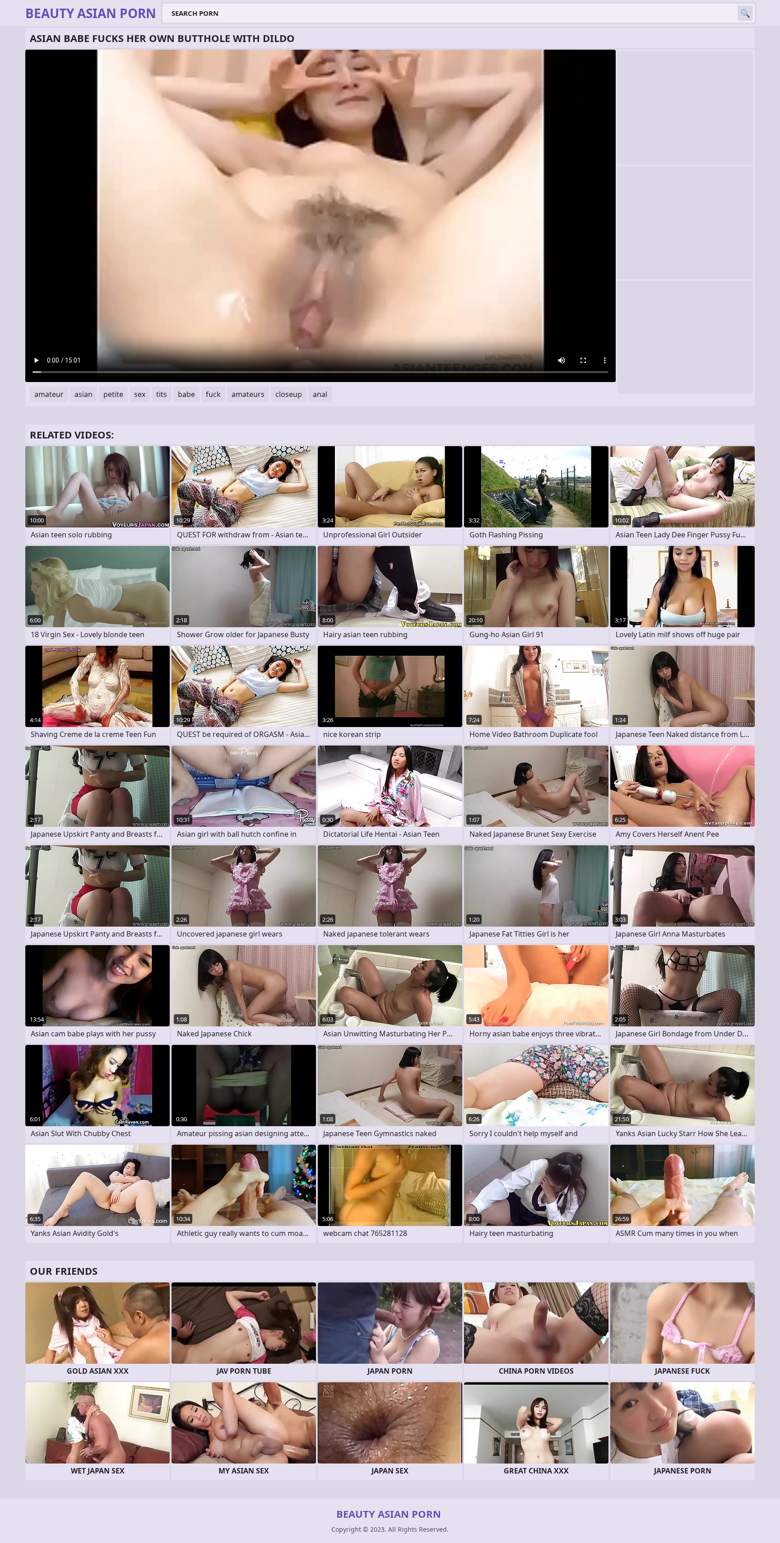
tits (161, 394)
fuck (213, 394)
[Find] (745, 13)
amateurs (248, 394)
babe (186, 394)
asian (83, 394)
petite (113, 394)
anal (320, 394)
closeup (288, 394)
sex (139, 394)
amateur (49, 394)
